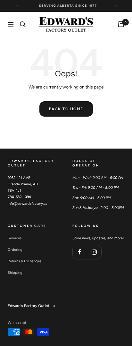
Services (14, 238)
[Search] (23, 24)
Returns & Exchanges (24, 261)
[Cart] (121, 24)
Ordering (15, 249)
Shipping (15, 272)
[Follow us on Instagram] (94, 252)
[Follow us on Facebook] (79, 252)
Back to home (66, 109)
